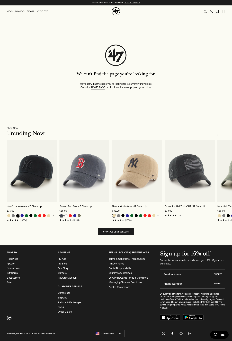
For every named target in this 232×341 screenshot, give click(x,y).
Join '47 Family (132, 2)
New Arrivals (13, 268)
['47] (116, 11)
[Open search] (205, 11)
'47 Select (42, 11)
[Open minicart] (223, 11)
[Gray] (13, 215)
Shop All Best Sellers (116, 231)
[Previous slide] (218, 135)
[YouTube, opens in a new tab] (181, 333)
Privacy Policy (116, 263)
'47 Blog (62, 263)
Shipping (62, 297)
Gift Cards (12, 273)
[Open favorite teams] (217, 11)
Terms (222, 304)
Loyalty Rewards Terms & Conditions (128, 277)
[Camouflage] (79, 215)
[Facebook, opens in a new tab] (172, 333)
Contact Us (64, 292)
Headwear (12, 258)
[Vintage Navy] (61, 215)
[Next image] (54, 171)
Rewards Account (67, 277)
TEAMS (30, 11)
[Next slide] (223, 135)
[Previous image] (9, 171)
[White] (65, 215)
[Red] (39, 215)
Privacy (165, 307)
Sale (9, 282)
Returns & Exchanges (69, 302)
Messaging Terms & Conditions (125, 282)
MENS (10, 11)
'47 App (62, 258)
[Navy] (22, 215)
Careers (62, 273)
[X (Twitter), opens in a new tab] (163, 333)
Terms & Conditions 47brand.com (127, 258)
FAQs (61, 307)
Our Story (63, 268)
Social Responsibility (120, 268)
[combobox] (108, 333)
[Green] (26, 215)
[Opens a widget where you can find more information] (219, 335)
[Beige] (8, 215)
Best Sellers (13, 277)
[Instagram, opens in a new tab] (189, 333)
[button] (13, 220)
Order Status (65, 311)
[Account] (211, 11)
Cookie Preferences (119, 287)
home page (98, 87)
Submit (218, 274)
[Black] (17, 215)
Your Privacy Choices (120, 273)
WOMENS (19, 11)
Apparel (11, 263)
